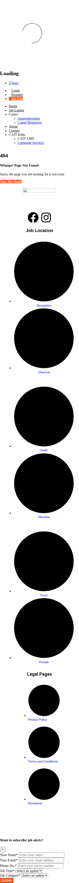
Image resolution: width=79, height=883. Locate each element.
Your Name (9, 855)
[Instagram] (46, 217)
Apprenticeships (29, 118)
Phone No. (8, 866)
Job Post (17, 98)
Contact (14, 130)
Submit (7, 880)
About (13, 126)
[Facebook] (33, 217)
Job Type (7, 871)
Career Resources (30, 122)
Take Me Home (11, 182)
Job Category (10, 875)
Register (17, 95)
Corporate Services (31, 143)
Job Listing (16, 110)
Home (13, 106)
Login (15, 90)
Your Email (9, 860)
